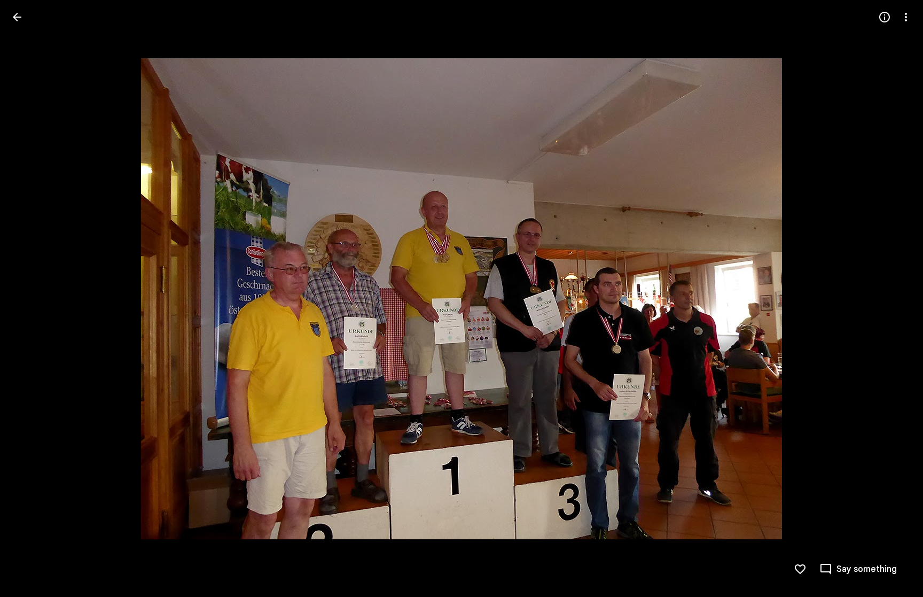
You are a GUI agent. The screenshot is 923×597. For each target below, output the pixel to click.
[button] (30, 299)
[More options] (906, 17)
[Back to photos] (17, 17)
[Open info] (884, 17)
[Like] (800, 569)
